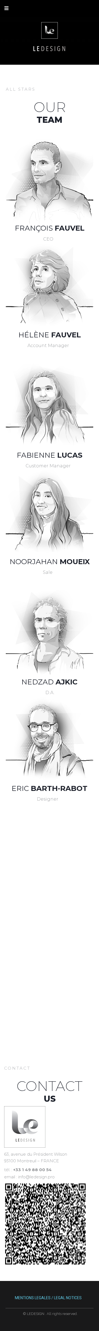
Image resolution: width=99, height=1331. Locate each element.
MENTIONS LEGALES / (34, 1298)
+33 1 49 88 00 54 (32, 1169)
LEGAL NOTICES (68, 1298)
